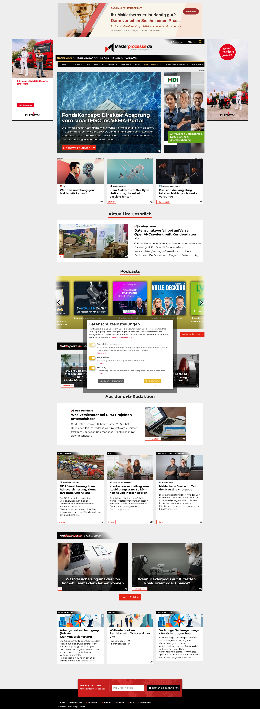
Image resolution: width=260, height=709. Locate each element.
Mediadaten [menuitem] (145, 702)
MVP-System (153, 439)
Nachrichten (66, 58)
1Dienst (100, 363)
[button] (159, 151)
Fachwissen (65, 612)
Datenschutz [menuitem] (76, 702)
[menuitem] (176, 41)
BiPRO (111, 202)
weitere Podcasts (192, 334)
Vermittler (68, 386)
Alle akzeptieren (152, 381)
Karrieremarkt (87, 58)
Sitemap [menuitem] (120, 702)
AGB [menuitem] (62, 702)
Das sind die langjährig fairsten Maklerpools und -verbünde (178, 193)
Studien (117, 58)
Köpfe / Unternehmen (170, 453)
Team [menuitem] (131, 702)
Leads (104, 58)
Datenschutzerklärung (121, 337)
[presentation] (59, 302)
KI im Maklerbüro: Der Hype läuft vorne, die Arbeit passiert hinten (129, 193)
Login (192, 42)
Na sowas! (64, 453)
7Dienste (101, 353)
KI (61, 256)
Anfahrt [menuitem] (107, 702)
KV (109, 453)
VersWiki (131, 58)
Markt (111, 522)
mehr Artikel (130, 597)
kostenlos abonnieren (165, 687)
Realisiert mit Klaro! (162, 386)
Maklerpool (163, 202)
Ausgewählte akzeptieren (111, 381)
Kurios (62, 522)
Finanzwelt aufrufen (77, 147)
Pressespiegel (178, 42)
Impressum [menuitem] (92, 702)
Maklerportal (140, 589)
